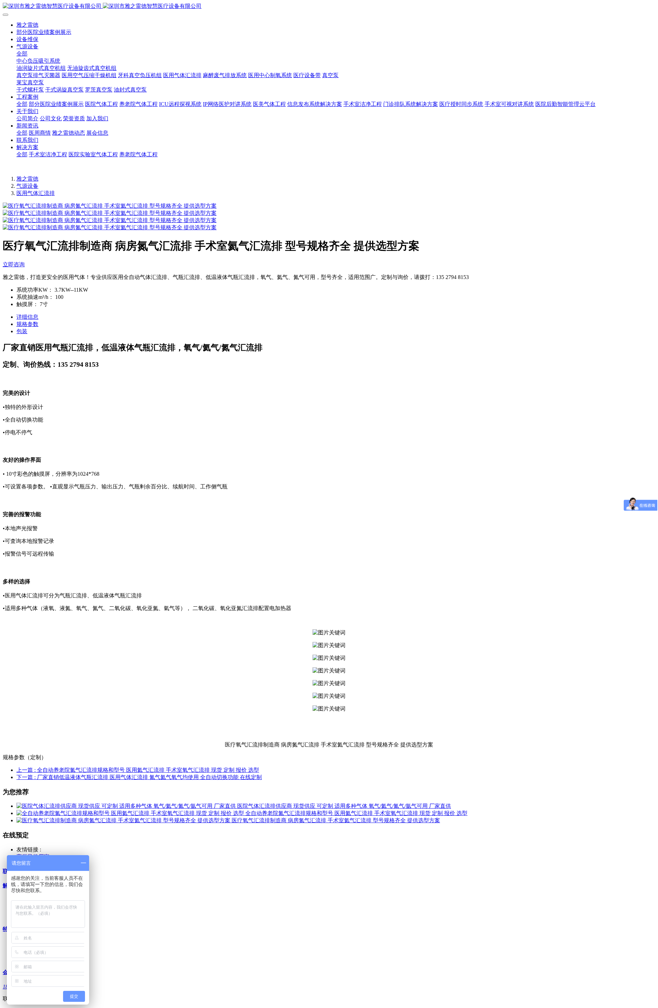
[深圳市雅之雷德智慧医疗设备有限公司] (329, 6)
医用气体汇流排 (35, 193)
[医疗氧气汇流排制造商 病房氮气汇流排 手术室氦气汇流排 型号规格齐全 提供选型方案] (124, 820)
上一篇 (137, 770)
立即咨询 (14, 264)
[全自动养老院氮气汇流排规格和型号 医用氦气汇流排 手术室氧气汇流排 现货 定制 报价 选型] (130, 813)
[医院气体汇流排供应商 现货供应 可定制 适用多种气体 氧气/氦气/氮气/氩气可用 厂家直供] (126, 806)
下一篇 (139, 777)
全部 (21, 54)
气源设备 (27, 186)
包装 (21, 331)
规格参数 (27, 324)
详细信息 (27, 317)
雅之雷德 (27, 25)
